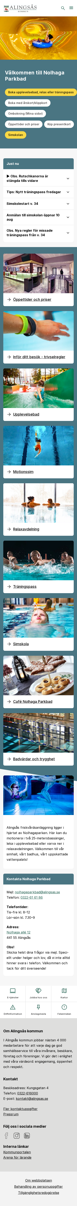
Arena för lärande (17, 1157)
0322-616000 (27, 1093)
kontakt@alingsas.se (32, 1099)
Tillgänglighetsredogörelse (38, 1193)
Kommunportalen (17, 1152)
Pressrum (10, 1114)
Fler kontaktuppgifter (20, 1109)
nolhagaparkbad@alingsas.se (37, 892)
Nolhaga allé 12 (18, 932)
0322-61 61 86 (32, 897)
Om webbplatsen (38, 1180)
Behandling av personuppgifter (38, 1186)
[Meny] (71, 8)
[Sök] (63, 8)
